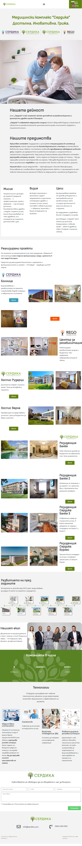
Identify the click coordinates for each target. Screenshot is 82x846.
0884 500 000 (61, 826)
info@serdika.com (31, 827)
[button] (44, 4)
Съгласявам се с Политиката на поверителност (21, 804)
